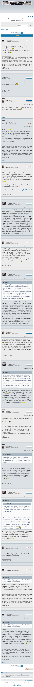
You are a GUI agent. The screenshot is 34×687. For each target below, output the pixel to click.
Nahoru (3, 71)
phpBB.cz (20, 684)
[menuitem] (29, 16)
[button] (18, 33)
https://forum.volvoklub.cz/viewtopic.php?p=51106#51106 (17, 190)
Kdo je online (4, 672)
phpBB (12, 682)
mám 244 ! (5, 30)
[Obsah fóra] (17, 11)
